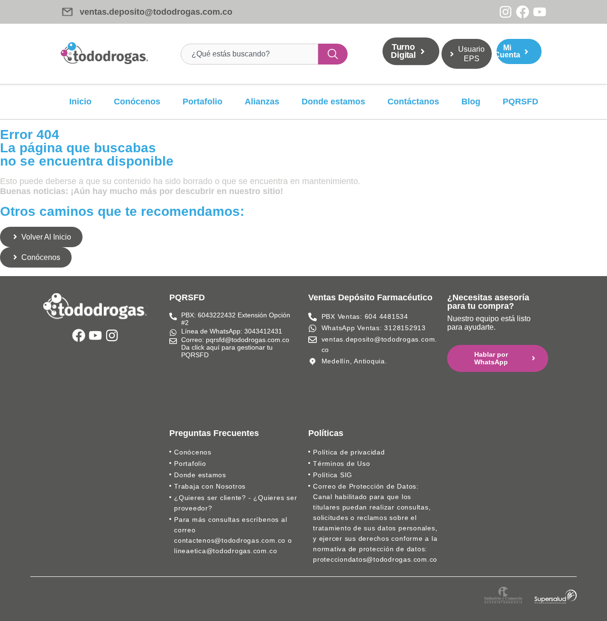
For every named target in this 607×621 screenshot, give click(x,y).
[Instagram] (505, 12)
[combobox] (249, 54)
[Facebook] (522, 12)
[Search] (333, 54)
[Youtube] (539, 12)
